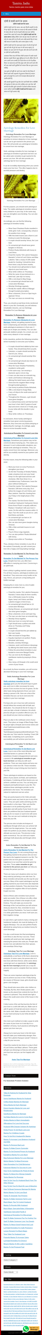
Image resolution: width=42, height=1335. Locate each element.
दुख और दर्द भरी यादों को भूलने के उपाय (17, 1308)
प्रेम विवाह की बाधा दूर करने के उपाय (20, 1315)
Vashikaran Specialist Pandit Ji (15, 1212)
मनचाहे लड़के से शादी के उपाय (17, 1067)
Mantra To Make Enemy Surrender (16, 1148)
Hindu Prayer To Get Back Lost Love (17, 1130)
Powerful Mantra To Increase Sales (16, 1237)
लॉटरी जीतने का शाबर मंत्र (17, 1323)
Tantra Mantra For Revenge (13, 1177)
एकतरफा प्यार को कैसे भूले (22, 1303)
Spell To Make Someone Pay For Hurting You (20, 1218)
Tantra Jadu (21, 3)
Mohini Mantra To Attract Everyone (16, 1161)
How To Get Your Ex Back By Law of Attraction (20, 1186)
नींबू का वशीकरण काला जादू (30, 1308)
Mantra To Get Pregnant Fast (14, 1247)
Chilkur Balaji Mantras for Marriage (16, 1102)
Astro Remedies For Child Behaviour (17, 1164)
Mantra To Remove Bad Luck (14, 1145)
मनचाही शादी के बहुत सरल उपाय (14, 1320)
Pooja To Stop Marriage (21, 1301)
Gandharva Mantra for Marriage (15, 1114)
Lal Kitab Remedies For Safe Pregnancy (18, 1228)
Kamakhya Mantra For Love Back (16, 1155)
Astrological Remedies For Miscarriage (18, 1215)
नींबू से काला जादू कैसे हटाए (17, 1311)
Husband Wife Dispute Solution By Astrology (20, 1127)
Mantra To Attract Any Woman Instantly (17, 1174)
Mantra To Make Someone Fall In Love (17, 1199)
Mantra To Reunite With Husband (16, 1205)
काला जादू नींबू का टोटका (32, 1303)
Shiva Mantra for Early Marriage (15, 1105)
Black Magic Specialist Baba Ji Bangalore (19, 1208)
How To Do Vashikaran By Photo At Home (19, 1171)
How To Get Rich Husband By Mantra (17, 1136)
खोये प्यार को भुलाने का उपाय (27, 1306)
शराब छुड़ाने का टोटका (10, 1325)
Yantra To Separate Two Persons (15, 1196)
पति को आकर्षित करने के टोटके (18, 1313)
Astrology (27, 1064)
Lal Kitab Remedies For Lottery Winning (17, 1291)
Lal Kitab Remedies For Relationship (24, 1294)
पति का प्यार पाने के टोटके (28, 1311)
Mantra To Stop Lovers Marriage (16, 1299)
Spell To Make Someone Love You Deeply (19, 1221)
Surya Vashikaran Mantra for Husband (17, 1098)
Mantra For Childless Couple (14, 1133)
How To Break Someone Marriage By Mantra (20, 1189)
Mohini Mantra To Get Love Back (15, 1192)
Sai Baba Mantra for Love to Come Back (18, 1117)
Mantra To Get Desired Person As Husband (19, 1151)
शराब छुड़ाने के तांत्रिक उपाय (21, 1325)
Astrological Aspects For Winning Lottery (14, 1284)
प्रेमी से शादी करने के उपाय (24, 1065)
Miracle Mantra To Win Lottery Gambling (18, 1244)
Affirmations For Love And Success (16, 1123)
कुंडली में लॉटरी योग (17, 1306)
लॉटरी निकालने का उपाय (27, 1323)
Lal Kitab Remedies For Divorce (15, 1241)
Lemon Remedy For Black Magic (15, 1231)
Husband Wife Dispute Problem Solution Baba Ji (21, 1287)
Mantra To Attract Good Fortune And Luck (18, 1224)
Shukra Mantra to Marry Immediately (17, 1120)
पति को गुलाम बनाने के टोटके (29, 1313)
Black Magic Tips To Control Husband (17, 1202)
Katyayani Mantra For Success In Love (17, 1167)
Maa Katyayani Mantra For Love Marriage (18, 1158)
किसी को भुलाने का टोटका (8, 1306)
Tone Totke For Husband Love (14, 1234)
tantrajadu (21, 1064)
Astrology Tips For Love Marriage (16, 953)
